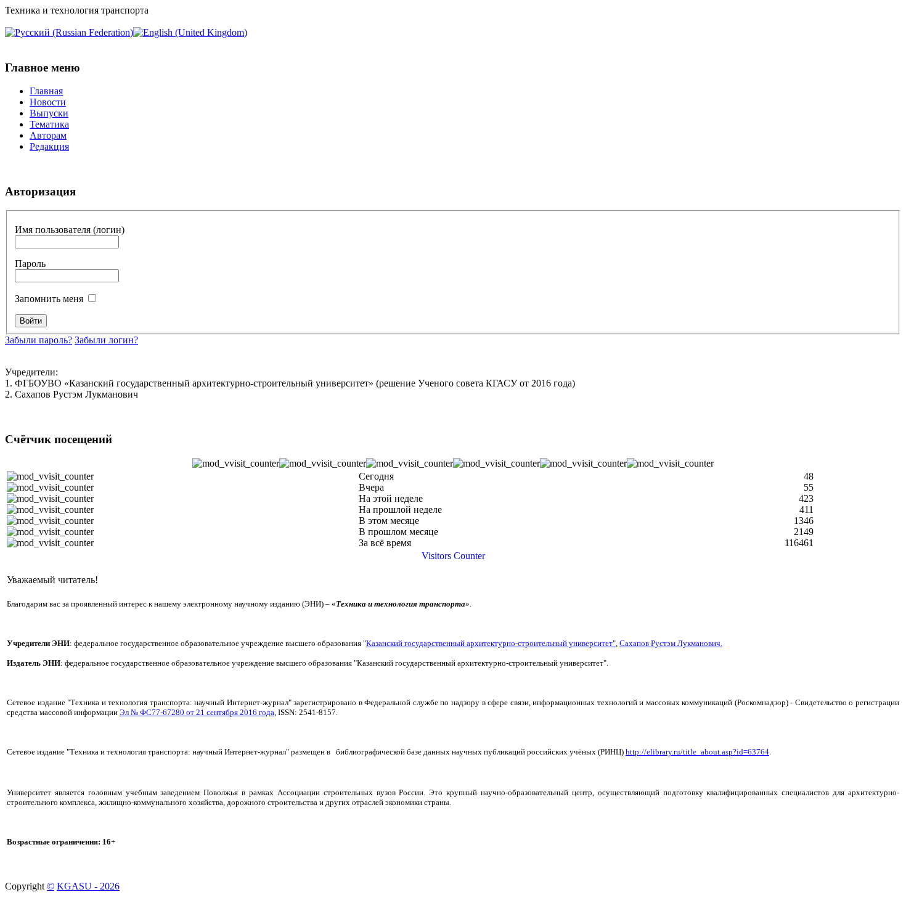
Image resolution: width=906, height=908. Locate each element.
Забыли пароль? (38, 340)
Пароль (30, 263)
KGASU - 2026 (88, 886)
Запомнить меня (49, 298)
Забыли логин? (106, 340)
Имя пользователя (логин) (69, 229)
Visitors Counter (453, 555)
